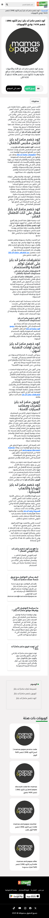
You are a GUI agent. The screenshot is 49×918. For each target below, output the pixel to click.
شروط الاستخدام (24, 890)
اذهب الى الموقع (14, 88)
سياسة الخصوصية (11, 890)
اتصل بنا (34, 890)
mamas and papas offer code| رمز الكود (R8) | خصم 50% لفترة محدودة (26, 864)
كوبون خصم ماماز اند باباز (25, 693)
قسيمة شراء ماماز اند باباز (25, 689)
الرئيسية (44, 10)
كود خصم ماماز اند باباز (26, 698)
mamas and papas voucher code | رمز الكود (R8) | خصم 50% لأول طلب (25, 827)
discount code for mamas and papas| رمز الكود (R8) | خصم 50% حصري (26, 790)
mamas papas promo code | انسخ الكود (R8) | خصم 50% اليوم (25, 752)
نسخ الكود (30, 88)
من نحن (41, 890)
